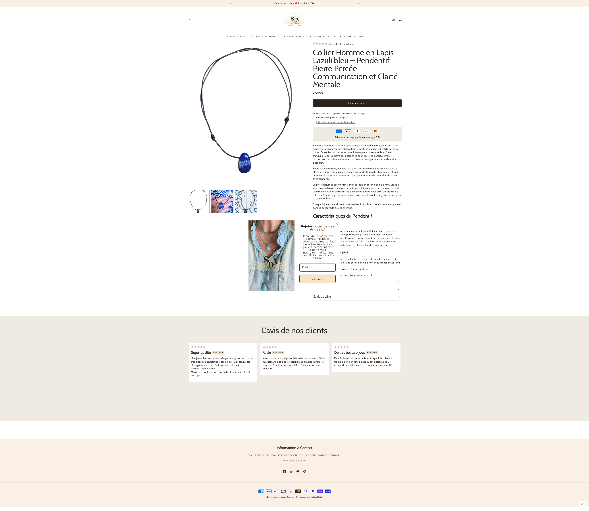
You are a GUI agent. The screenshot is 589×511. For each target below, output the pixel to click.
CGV (250, 455)
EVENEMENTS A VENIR (294, 460)
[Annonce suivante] (358, 3)
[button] (190, 19)
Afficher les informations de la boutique (335, 122)
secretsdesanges (279, 497)
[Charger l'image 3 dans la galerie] (246, 201)
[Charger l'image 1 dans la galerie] (198, 201)
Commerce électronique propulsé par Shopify (305, 497)
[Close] (337, 223)
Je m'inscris (317, 279)
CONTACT (334, 455)
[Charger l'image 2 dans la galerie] (222, 201)
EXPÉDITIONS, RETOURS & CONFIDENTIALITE (278, 455)
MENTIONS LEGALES (315, 455)
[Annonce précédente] (230, 3)
